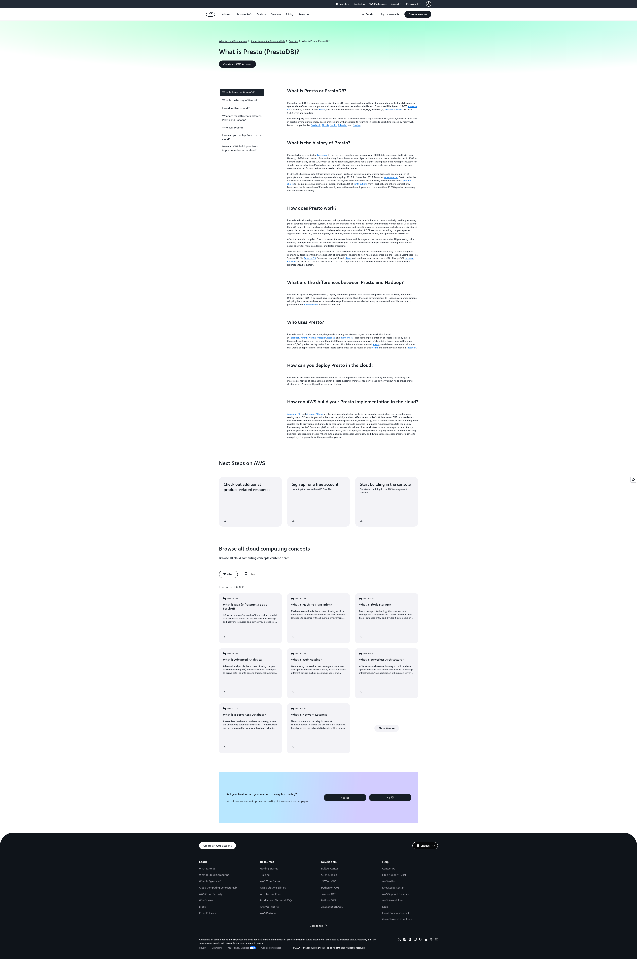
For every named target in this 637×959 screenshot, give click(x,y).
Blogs (202, 906)
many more (347, 337)
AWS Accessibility (392, 900)
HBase (322, 109)
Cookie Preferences (271, 947)
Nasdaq (356, 125)
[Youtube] (426, 940)
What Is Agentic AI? (210, 881)
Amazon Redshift (394, 109)
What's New (206, 900)
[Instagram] (415, 940)
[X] (399, 940)
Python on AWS (330, 887)
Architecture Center (271, 894)
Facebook (411, 347)
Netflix (333, 125)
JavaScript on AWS (332, 906)
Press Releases (207, 913)
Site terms (217, 947)
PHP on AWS (328, 900)
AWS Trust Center (270, 881)
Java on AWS (328, 894)
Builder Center (329, 868)
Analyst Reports (269, 906)
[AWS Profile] (428, 4)
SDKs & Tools (329, 874)
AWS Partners (268, 913)
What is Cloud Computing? (233, 40)
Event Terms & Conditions (397, 919)
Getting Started (269, 868)
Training (265, 874)
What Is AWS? (207, 868)
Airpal (376, 344)
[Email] (436, 940)
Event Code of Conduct (395, 913)
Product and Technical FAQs (276, 900)
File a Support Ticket (394, 874)
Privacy (202, 947)
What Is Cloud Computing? (214, 874)
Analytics (293, 40)
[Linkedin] (410, 940)
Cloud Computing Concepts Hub (268, 40)
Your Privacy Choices (238, 947)
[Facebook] (404, 940)
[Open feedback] (633, 480)
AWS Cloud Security (210, 894)
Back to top (316, 925)
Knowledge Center (393, 887)
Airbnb (325, 125)
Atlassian (342, 125)
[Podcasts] (431, 940)
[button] (244, 14)
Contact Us (388, 868)
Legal (385, 906)
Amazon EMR (311, 304)
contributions (360, 183)
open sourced (391, 177)
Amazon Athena (314, 413)
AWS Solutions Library (273, 887)
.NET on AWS (328, 881)
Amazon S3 (310, 258)
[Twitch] (420, 940)
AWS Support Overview (396, 894)
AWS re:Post (389, 881)
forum (374, 347)
